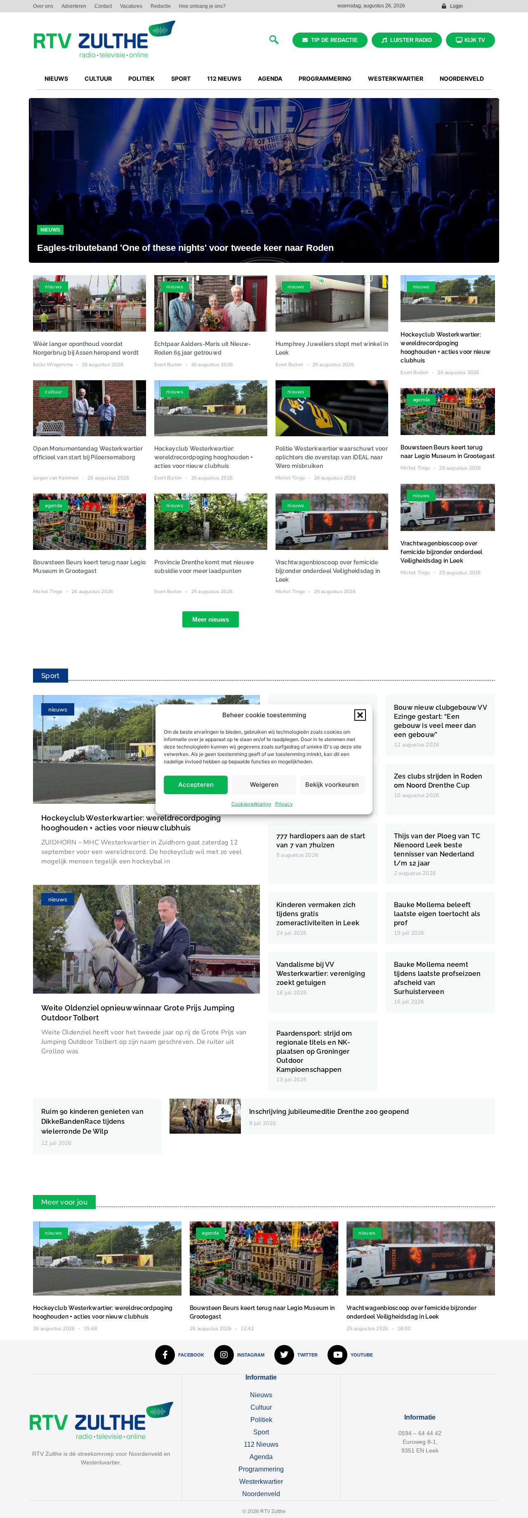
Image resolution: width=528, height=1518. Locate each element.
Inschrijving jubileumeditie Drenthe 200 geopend (329, 1112)
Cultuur (261, 1407)
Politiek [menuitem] (141, 78)
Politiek (261, 1419)
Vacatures (131, 6)
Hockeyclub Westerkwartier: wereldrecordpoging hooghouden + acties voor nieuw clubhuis (203, 457)
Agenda (261, 1456)
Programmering (261, 1469)
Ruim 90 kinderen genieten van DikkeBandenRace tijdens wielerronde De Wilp (92, 1121)
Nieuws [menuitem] (56, 78)
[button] (360, 715)
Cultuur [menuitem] (98, 78)
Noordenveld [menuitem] (462, 78)
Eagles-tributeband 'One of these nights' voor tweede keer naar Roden (185, 248)
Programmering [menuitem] (325, 78)
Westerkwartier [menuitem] (395, 78)
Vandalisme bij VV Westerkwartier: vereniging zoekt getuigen (320, 974)
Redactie (161, 6)
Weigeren (264, 784)
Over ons (43, 6)
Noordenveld (261, 1493)
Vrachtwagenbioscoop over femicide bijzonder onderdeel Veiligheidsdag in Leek (328, 571)
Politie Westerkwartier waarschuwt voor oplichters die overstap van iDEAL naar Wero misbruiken (332, 457)
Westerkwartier (261, 1481)
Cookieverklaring (251, 803)
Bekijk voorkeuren (332, 784)
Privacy (284, 803)
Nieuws (50, 230)
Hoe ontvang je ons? (202, 6)
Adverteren (73, 6)
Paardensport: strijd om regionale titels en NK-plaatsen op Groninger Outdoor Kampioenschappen (314, 1051)
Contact (103, 6)
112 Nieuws (261, 1444)
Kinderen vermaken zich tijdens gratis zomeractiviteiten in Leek (317, 914)
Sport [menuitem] (181, 78)
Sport (261, 1432)
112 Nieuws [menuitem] (224, 78)
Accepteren (196, 784)
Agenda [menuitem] (270, 78)
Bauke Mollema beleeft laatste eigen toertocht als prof (437, 914)
